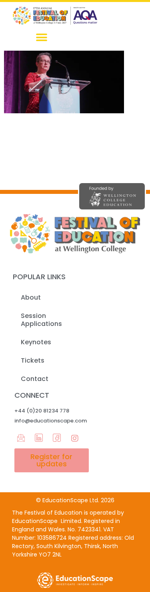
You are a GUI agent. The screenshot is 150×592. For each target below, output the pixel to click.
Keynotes (36, 342)
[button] (41, 38)
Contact (34, 378)
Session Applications (41, 319)
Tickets (32, 360)
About (31, 297)
